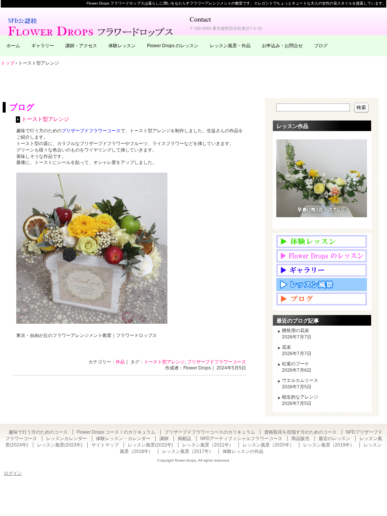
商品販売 (300, 438)
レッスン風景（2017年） (188, 451)
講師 (164, 438)
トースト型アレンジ (45, 119)
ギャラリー (42, 45)
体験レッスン (122, 45)
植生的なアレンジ (300, 397)
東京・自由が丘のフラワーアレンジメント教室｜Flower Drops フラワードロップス (91, 26)
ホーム (13, 45)
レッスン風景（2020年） (268, 445)
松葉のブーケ (295, 363)
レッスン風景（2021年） (208, 445)
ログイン (13, 473)
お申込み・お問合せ (282, 45)
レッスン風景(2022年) (150, 445)
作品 (120, 362)
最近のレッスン (334, 438)
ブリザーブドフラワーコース (216, 362)
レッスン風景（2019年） (328, 445)
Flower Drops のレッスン (172, 45)
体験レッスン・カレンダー (123, 438)
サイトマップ (105, 445)
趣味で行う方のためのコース (38, 432)
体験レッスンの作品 (243, 451)
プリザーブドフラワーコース (91, 130)
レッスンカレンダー (66, 438)
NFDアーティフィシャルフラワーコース (241, 438)
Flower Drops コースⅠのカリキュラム (116, 432)
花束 (286, 347)
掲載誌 (184, 438)
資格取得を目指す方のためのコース (300, 432)
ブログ (321, 45)
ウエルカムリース (300, 380)
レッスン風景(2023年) (59, 445)
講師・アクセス (81, 45)
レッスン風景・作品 (230, 45)
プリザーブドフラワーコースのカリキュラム (209, 432)
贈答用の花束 (295, 330)
